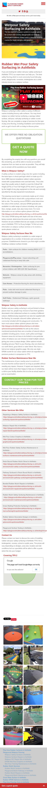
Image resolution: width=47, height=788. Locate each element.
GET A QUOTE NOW (23, 149)
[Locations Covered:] (2, 3)
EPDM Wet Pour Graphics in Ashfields (18, 761)
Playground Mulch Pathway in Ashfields (19, 771)
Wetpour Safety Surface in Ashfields (18, 755)
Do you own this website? (15, 569)
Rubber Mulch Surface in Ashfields (17, 768)
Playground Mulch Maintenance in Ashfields (20, 775)
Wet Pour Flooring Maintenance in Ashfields (20, 764)
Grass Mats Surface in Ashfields (14, 777)
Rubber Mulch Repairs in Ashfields (17, 773)
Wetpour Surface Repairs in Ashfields (18, 757)
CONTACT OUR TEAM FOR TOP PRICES (23, 381)
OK (36, 569)
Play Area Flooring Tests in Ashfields (16, 782)
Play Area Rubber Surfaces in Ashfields (17, 750)
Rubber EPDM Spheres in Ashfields (16, 780)
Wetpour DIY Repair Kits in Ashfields (18, 759)
